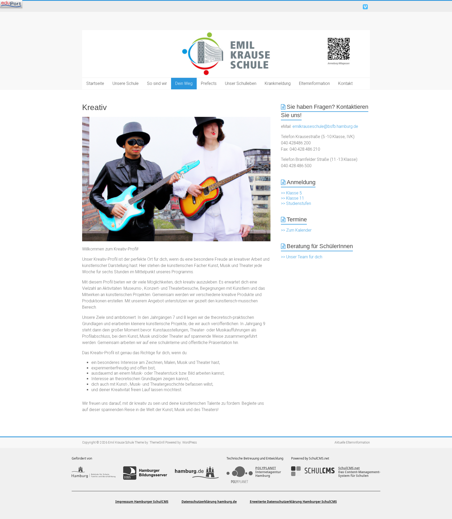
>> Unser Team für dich (301, 256)
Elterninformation (314, 83)
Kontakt (345, 83)
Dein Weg (184, 83)
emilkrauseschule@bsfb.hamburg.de (325, 126)
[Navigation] (11, 4)
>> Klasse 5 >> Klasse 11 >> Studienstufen (296, 198)
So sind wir (157, 83)
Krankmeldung (278, 83)
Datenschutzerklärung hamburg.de (209, 501)
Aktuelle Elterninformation (352, 442)
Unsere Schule (125, 83)
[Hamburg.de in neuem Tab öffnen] (197, 472)
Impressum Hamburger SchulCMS (141, 501)
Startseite (95, 83)
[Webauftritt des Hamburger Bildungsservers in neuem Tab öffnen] (145, 472)
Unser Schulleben (240, 83)
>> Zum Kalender (296, 230)
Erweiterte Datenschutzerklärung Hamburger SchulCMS (293, 501)
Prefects (209, 83)
